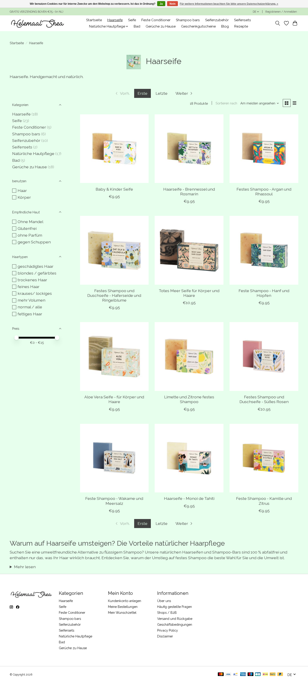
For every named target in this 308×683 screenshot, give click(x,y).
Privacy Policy (167, 630)
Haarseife (115, 20)
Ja (161, 3)
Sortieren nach (226, 103)
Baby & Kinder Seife (114, 189)
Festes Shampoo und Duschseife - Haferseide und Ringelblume (114, 295)
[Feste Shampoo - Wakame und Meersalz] (114, 458)
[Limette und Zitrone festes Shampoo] (189, 356)
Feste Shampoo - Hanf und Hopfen (264, 293)
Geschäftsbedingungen (174, 624)
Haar (22, 190)
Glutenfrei (27, 228)
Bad (137, 26)
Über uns (164, 601)
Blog (225, 26)
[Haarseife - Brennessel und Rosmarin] (189, 148)
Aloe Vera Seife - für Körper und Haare (114, 399)
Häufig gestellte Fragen (174, 607)
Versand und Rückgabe (174, 619)
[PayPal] (273, 674)
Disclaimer (165, 636)
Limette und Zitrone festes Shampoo (189, 399)
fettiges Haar (30, 314)
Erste (142, 93)
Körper (24, 197)
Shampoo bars (188, 20)
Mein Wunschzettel (122, 612)
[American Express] (243, 674)
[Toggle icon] (277, 23)
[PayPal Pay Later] (280, 674)
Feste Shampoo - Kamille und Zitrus (264, 500)
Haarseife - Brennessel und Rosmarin (189, 191)
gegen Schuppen (34, 242)
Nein (172, 3)
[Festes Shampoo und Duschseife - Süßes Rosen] (264, 356)
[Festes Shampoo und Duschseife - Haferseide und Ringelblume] (114, 250)
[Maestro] (250, 674)
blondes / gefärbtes (37, 273)
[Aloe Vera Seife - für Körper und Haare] (114, 356)
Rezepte (241, 26)
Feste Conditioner (155, 20)
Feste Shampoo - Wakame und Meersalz (114, 500)
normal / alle (30, 307)
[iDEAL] (265, 674)
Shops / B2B (167, 612)
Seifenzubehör (217, 20)
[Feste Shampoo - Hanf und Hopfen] (264, 250)
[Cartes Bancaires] (258, 674)
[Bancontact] (235, 674)
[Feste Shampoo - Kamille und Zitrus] (264, 458)
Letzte (162, 93)
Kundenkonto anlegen (124, 601)
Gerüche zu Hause (161, 26)
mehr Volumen (31, 300)
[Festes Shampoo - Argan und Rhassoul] (264, 148)
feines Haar (28, 286)
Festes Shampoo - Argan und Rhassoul (264, 191)
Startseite (94, 20)
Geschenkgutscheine (198, 26)
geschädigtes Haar (35, 266)
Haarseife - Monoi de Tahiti (189, 498)
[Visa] (228, 674)
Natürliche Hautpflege (33, 153)
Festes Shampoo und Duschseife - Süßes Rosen (264, 399)
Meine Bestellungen (123, 607)
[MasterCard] (221, 674)
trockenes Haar (32, 279)
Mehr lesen (25, 566)
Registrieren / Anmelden (281, 11)
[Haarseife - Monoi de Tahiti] (189, 458)
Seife (132, 20)
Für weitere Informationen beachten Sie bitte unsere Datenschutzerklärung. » (229, 3)
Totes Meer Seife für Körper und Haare (189, 293)
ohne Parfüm (30, 235)
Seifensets (242, 20)
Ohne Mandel (30, 221)
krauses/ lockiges (35, 293)
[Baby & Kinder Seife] (114, 148)
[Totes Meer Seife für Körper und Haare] (189, 250)
